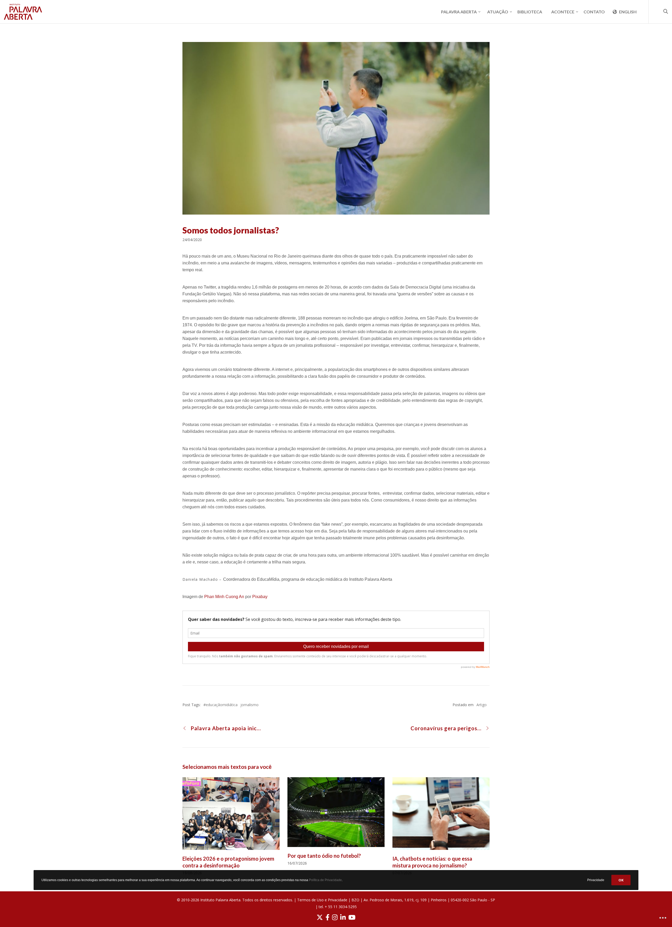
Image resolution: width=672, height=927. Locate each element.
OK (620, 880)
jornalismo (249, 704)
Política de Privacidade (325, 880)
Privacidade (595, 880)
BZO (355, 899)
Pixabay (259, 596)
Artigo (481, 704)
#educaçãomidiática (220, 704)
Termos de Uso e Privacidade (322, 899)
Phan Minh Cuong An (224, 596)
